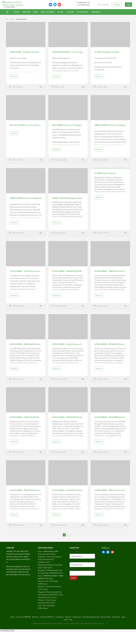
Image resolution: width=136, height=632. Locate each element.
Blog (12, 617)
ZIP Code (73, 568)
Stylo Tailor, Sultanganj (46, 605)
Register (68, 617)
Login (128, 4)
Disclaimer (116, 617)
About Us (35, 617)
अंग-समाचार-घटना (82, 12)
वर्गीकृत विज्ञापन (95, 12)
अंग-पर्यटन (60, 12)
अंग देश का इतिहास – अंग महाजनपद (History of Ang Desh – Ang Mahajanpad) (81, 490)
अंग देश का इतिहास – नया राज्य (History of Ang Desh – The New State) (37, 271)
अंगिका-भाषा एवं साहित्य (47, 12)
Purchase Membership (90, 617)
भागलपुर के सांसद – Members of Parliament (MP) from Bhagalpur (35, 52)
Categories (59, 617)
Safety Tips (68, 620)
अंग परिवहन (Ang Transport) (105, 173)
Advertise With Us (47, 617)
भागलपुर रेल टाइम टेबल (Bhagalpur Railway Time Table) (73, 198)
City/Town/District (76, 551)
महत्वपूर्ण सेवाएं (26, 12)
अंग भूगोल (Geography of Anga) (106, 52)
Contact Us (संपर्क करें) (23, 617)
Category (73, 560)
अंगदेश (35, 12)
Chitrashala (42, 597)
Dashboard (77, 617)
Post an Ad (104, 4)
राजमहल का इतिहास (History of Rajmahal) (25, 198)
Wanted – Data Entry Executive (49, 586)
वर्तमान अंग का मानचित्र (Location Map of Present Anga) (31, 125)
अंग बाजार (16, 12)
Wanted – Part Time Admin (48, 581)
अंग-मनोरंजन (70, 12)
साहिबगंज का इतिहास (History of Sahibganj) (110, 125)
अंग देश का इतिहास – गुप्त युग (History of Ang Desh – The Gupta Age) (78, 344)
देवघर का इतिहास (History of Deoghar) (67, 125)
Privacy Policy (105, 617)
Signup (117, 4)
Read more (14, 76)
